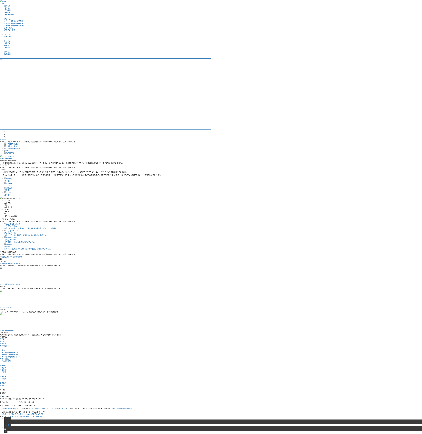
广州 (9, 416)
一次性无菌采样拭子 (13, 148)
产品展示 (3, 139)
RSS (23, 414)
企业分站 (10, 414)
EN (3, 3)
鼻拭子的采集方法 (6, 307)
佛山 (27, 416)
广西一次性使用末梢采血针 (13, 21)
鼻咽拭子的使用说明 (7, 330)
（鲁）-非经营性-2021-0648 (59, 408)
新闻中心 (7, 41)
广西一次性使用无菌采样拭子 (14, 25)
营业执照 (7, 12)
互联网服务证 (9, 14)
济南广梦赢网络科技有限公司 (122, 408)
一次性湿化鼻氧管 (12, 146)
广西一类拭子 (9, 28)
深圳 (16, 416)
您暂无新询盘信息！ (38, 414)
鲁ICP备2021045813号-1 (41, 408)
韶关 (13, 416)
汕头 (23, 416)
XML (28, 414)
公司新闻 (7, 43)
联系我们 (7, 52)
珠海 (20, 416)
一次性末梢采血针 (12, 144)
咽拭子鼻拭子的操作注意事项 (10, 263)
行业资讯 (7, 45)
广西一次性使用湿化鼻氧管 (13, 23)
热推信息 (3, 414)
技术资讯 (7, 47)
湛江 (34, 416)
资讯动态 (3, 365)
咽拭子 (8, 150)
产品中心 (7, 19)
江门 (30, 416)
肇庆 (41, 416)
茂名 (37, 416)
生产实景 (7, 34)
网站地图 (18, 414)
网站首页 (7, 6)
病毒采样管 (10, 153)
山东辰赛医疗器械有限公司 (9, 408)
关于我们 (7, 8)
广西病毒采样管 (9, 30)
